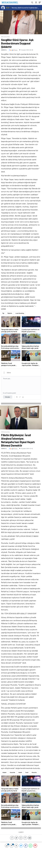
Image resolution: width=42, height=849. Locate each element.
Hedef (20, 772)
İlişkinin (10, 313)
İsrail (26, 772)
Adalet (4, 772)
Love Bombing (19, 313)
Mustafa (34, 772)
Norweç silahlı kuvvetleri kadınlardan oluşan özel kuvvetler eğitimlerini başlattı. (25, 8)
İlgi (3, 313)
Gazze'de (12, 772)
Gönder (7, 397)
